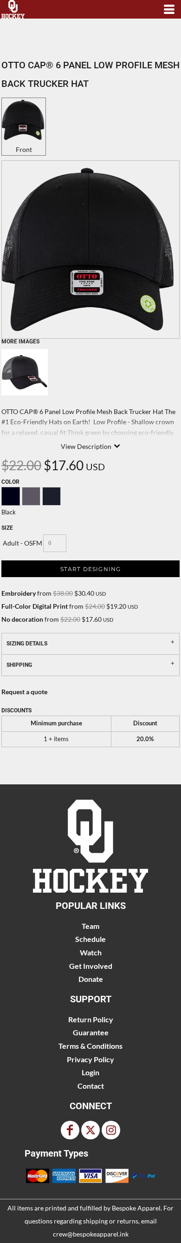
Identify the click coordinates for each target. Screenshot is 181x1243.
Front (24, 149)
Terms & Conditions (90, 1045)
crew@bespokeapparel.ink (91, 1234)
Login (90, 1072)
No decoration (22, 619)
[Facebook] (70, 1130)
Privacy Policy (90, 1059)
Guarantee (91, 1032)
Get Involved (90, 965)
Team (90, 925)
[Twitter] (90, 1130)
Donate (90, 978)
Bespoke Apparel (136, 1208)
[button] (90, 846)
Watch (91, 952)
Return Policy (90, 1019)
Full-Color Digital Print (34, 606)
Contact (91, 1085)
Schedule (90, 938)
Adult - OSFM (22, 543)
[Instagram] (111, 1130)
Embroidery (18, 593)
